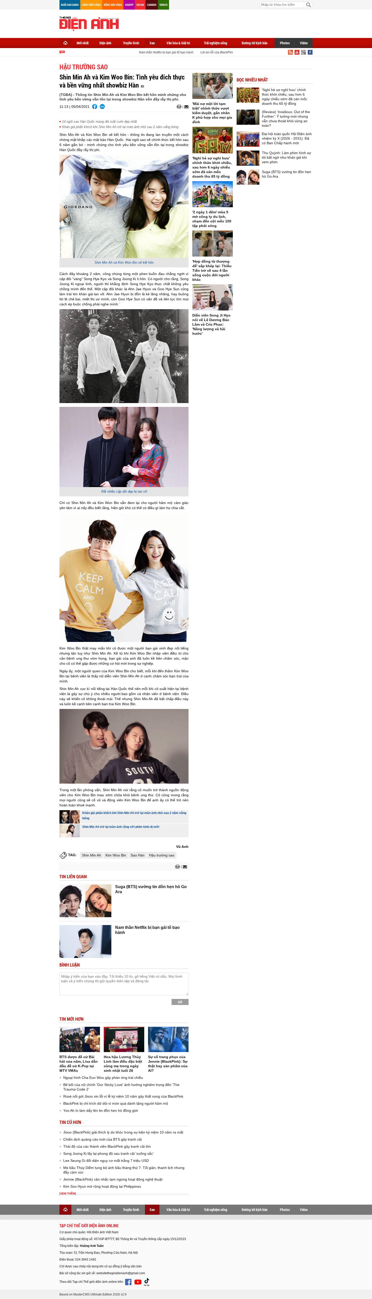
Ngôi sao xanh (70, 5)
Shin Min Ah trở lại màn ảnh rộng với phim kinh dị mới (120, 827)
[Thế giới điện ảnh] (89, 23)
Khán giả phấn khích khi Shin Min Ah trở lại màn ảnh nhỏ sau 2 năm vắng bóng (120, 127)
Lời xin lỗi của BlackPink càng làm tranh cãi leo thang (227, 52)
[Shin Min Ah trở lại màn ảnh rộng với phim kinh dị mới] (69, 830)
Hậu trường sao (161, 855)
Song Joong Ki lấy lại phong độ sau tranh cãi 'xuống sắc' (108, 1153)
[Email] (186, 106)
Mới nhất (83, 42)
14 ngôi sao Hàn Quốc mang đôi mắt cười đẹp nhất (99, 121)
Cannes (151, 5)
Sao (152, 42)
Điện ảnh (105, 42)
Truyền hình (131, 42)
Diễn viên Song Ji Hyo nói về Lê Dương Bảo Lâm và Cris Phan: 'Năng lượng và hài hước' (211, 324)
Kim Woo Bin (116, 855)
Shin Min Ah (91, 855)
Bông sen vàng (113, 5)
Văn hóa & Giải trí (178, 42)
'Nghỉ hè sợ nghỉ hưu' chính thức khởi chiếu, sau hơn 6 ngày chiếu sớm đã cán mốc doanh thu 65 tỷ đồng (212, 167)
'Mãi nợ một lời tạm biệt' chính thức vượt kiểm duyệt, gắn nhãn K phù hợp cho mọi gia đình (212, 113)
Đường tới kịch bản (254, 42)
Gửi (180, 1002)
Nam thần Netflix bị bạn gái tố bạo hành (155, 52)
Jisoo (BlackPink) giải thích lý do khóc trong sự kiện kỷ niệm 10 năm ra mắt (123, 1132)
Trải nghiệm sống (215, 42)
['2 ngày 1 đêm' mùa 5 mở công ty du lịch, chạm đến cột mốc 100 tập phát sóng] (212, 194)
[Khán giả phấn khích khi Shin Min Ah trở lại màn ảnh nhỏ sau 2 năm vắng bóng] (69, 817)
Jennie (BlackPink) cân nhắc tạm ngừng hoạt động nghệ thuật (112, 1179)
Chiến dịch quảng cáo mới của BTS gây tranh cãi (102, 1139)
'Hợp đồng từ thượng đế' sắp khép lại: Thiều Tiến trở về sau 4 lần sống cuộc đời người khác (212, 270)
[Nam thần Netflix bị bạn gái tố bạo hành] (85, 941)
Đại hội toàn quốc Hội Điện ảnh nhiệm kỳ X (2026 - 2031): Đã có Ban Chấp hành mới (287, 138)
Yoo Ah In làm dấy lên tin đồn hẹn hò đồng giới (100, 1110)
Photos (285, 42)
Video (304, 42)
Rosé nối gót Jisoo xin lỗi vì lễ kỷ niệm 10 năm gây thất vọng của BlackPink (123, 1096)
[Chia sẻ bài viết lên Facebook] (94, 106)
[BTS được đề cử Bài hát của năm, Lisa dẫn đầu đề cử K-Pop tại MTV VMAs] (79, 1039)
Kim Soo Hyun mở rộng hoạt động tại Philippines (102, 1186)
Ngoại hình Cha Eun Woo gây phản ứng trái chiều (103, 1078)
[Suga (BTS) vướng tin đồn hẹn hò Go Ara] (85, 900)
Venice (163, 5)
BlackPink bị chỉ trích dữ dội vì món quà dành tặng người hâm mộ (115, 1103)
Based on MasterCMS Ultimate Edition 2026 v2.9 (93, 1294)
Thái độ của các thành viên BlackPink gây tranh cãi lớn (107, 1146)
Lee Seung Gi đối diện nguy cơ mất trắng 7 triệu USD (106, 1161)
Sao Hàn (137, 855)
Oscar (140, 5)
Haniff (129, 5)
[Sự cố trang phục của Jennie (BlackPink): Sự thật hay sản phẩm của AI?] (168, 1039)
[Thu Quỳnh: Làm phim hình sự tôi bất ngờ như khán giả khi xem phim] (248, 158)
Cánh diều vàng (91, 5)
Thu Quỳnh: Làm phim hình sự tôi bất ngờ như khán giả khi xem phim (286, 157)
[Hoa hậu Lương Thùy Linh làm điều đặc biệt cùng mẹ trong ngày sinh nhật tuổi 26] (124, 1039)
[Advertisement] (220, 22)
